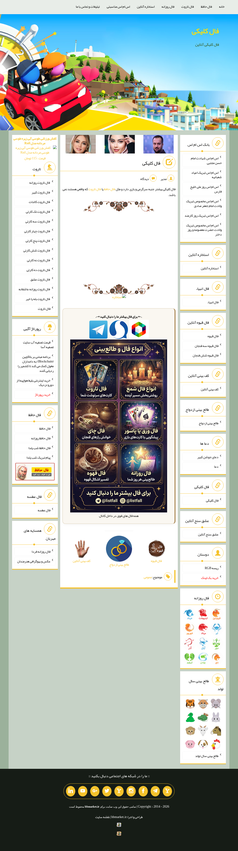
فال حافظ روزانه (40, 438)
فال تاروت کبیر (41, 192)
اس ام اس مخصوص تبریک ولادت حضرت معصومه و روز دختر (204, 230)
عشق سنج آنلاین (208, 534)
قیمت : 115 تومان (34, 148)
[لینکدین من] (70, 791)
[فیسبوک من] (143, 791)
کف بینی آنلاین (209, 389)
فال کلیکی (205, 31)
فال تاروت (187, 6)
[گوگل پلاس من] (94, 791)
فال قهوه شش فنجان (205, 355)
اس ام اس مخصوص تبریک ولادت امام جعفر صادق (204, 203)
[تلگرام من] (155, 791)
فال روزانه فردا (41, 551)
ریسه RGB (211, 568)
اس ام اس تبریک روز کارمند (201, 215)
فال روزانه (168, 6)
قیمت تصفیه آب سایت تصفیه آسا (38, 344)
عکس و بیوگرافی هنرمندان (33, 561)
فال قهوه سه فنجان (206, 345)
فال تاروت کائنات (39, 202)
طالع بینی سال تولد (206, 756)
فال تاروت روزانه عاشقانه (34, 289)
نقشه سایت (102, 817)
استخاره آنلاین (146, 6)
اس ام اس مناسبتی (118, 6)
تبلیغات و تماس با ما (88, 6)
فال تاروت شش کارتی (36, 250)
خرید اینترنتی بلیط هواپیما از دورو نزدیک (35, 382)
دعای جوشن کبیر (207, 456)
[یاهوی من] (167, 791)
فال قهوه (213, 336)
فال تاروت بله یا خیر (38, 299)
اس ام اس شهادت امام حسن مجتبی (206, 160)
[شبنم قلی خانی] (81, 145)
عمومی (148, 577)
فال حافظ (206, 6)
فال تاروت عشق (40, 279)
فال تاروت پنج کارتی (38, 240)
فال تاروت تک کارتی (38, 211)
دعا (216, 466)
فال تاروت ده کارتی (38, 269)
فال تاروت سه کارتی (37, 221)
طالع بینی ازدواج (208, 423)
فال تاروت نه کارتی (38, 260)
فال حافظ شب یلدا (39, 447)
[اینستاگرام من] (131, 791)
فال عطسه (44, 510)
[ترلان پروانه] (120, 145)
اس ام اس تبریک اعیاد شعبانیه (206, 174)
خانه (222, 6)
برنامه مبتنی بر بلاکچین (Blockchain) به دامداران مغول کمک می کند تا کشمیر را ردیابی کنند (36, 363)
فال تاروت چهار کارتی (37, 231)
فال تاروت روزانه (39, 182)
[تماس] (119, 791)
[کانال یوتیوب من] (82, 791)
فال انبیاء (212, 302)
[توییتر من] (107, 791)
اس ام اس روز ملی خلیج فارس (206, 189)
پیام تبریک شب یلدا (38, 457)
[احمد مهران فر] (158, 145)
